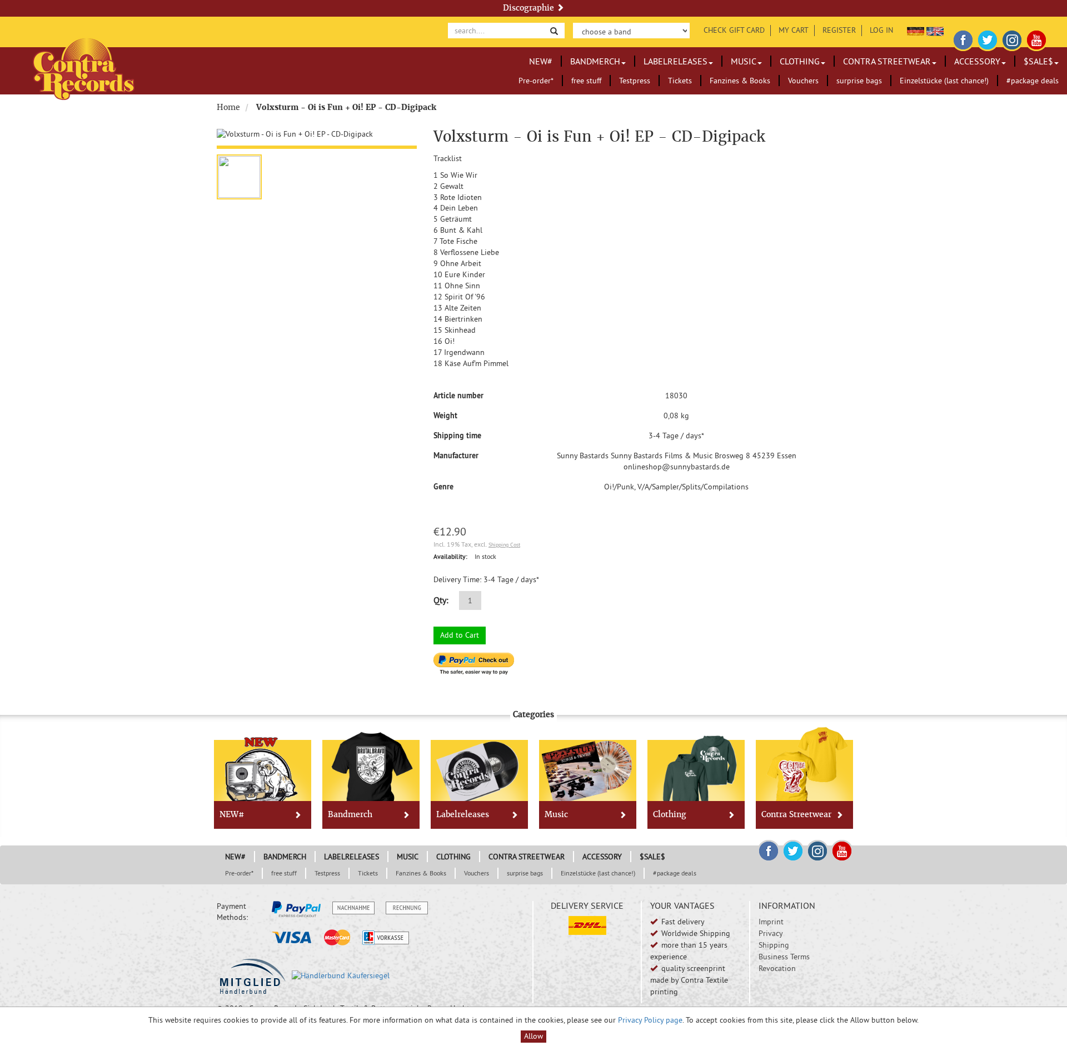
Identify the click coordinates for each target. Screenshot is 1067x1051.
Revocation (777, 968)
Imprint (771, 922)
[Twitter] (987, 38)
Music (743, 61)
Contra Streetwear (887, 61)
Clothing (800, 61)
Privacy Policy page (650, 1020)
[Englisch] (935, 30)
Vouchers (803, 81)
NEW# (540, 61)
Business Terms (784, 957)
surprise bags (859, 81)
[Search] (554, 30)
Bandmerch (595, 61)
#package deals (1032, 81)
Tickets (680, 81)
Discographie (529, 8)
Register (839, 30)
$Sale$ (1038, 61)
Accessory (977, 61)
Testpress (634, 81)
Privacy (771, 933)
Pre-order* (536, 81)
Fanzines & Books (740, 81)
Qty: (440, 599)
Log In (881, 30)
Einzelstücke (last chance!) (944, 81)
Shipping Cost (504, 544)
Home (228, 107)
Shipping (774, 945)
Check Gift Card (734, 30)
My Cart (794, 30)
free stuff (586, 81)
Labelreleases (675, 61)
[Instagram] (1012, 38)
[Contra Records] (83, 68)
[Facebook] (963, 38)
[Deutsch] (915, 30)
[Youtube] (1036, 38)
